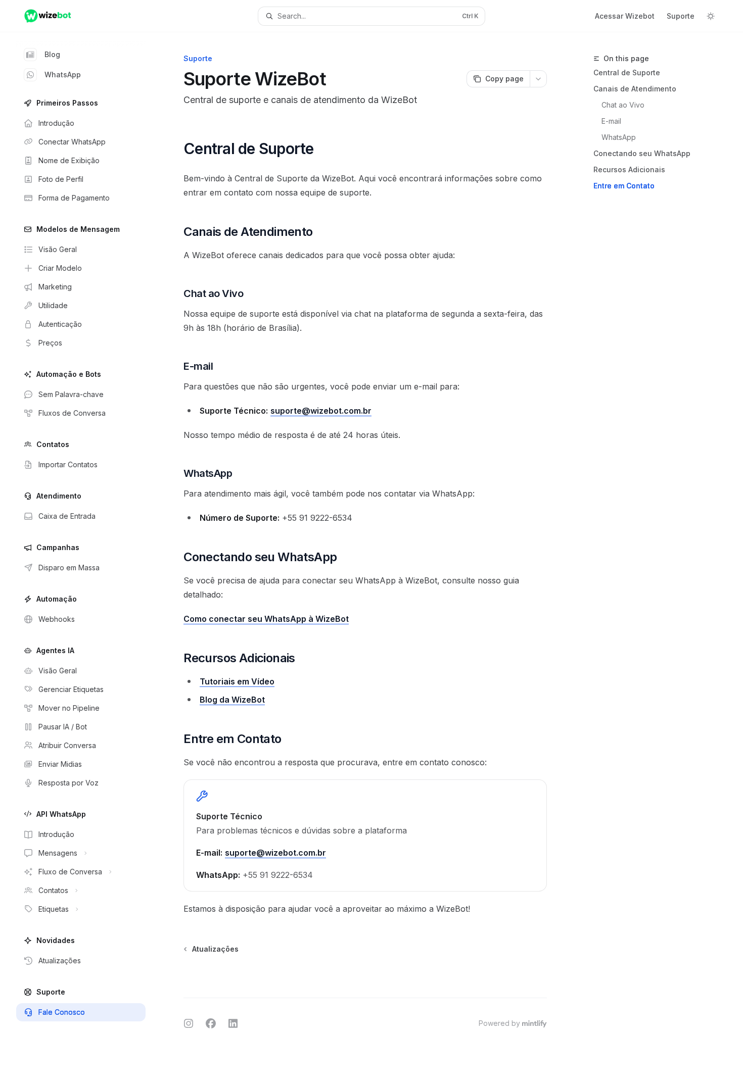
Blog (52, 54)
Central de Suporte (626, 72)
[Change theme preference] (711, 16)
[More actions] (538, 78)
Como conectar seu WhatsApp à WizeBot (266, 619)
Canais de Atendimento (634, 88)
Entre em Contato (624, 185)
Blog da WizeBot (232, 700)
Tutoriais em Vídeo (237, 681)
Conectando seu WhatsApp (641, 153)
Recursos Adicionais (629, 169)
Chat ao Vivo (622, 105)
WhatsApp (62, 74)
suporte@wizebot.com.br (321, 411)
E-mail (611, 121)
